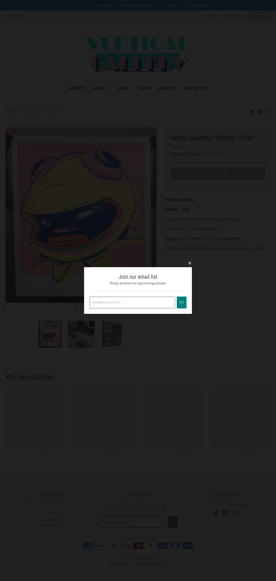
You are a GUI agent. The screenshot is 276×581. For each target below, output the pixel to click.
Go (182, 302)
